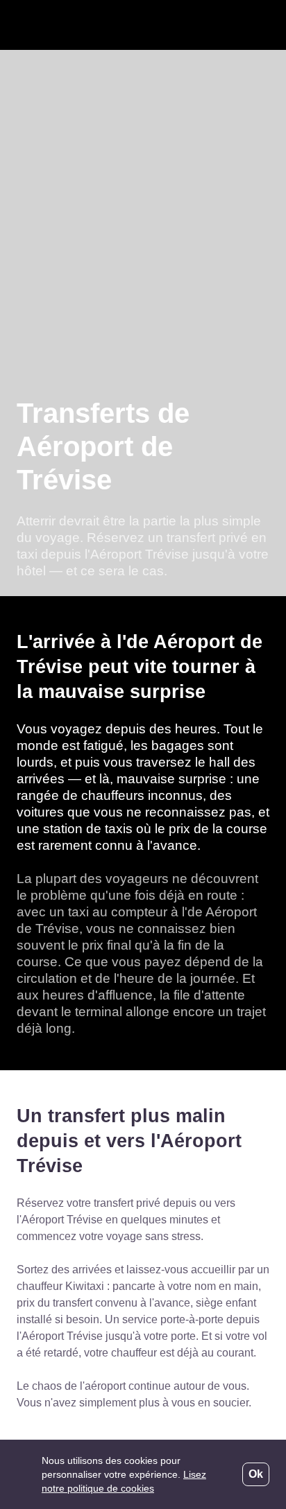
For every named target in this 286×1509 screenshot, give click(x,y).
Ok (256, 1474)
